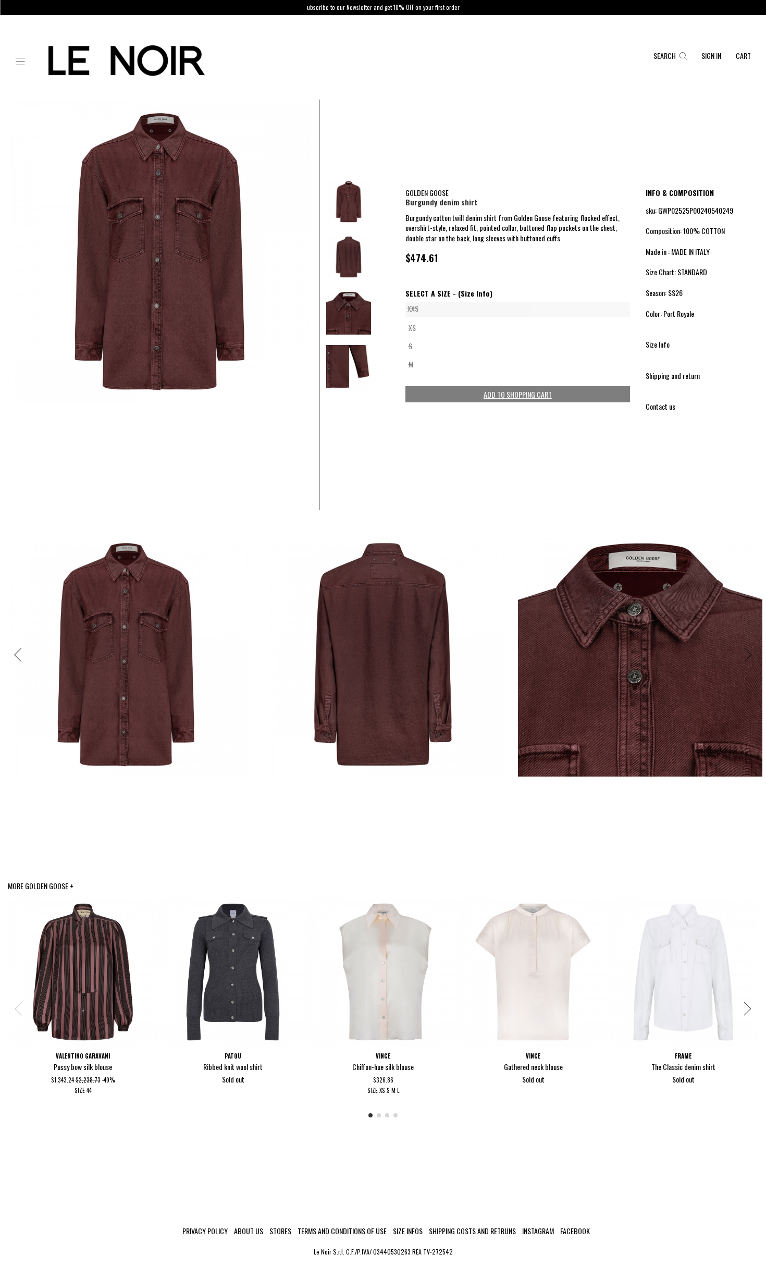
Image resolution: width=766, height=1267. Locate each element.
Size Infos (408, 1231)
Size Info (658, 344)
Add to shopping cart (518, 394)
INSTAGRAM (538, 1231)
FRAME (683, 1056)
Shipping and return (673, 375)
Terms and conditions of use (342, 1231)
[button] (20, 62)
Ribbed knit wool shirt (233, 1066)
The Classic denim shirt (683, 1066)
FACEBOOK (575, 1231)
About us (248, 1231)
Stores (280, 1231)
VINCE (383, 1056)
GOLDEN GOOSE (427, 192)
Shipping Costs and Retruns (472, 1231)
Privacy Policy (205, 1231)
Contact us (660, 406)
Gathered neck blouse (533, 1066)
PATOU (233, 1056)
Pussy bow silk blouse (83, 1066)
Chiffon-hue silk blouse (383, 1066)
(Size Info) (475, 293)
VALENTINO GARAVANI (83, 1056)
